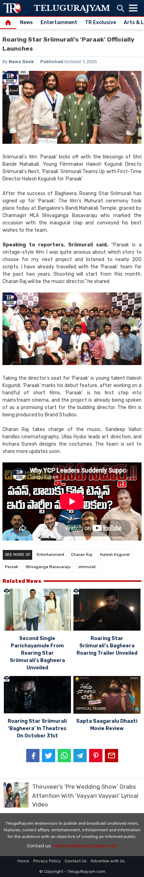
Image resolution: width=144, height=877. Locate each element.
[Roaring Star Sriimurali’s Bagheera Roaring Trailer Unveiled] (107, 611)
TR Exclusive (100, 22)
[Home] (8, 23)
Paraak (11, 567)
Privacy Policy (47, 861)
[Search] (120, 8)
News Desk (21, 61)
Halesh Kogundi (115, 554)
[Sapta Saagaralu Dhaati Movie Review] (107, 696)
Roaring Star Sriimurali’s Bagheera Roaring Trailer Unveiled (107, 646)
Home (23, 861)
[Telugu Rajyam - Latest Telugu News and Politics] (12, 8)
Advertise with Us (107, 861)
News (26, 22)
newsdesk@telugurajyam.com (85, 845)
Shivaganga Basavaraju (48, 567)
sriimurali (87, 567)
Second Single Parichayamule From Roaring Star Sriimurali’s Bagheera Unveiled (37, 653)
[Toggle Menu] (133, 8)
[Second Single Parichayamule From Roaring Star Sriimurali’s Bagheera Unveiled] (37, 611)
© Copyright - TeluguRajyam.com (72, 871)
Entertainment (59, 22)
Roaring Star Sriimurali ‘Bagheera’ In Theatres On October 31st (37, 728)
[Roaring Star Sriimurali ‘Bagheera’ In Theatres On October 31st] (37, 696)
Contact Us (75, 861)
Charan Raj (81, 554)
